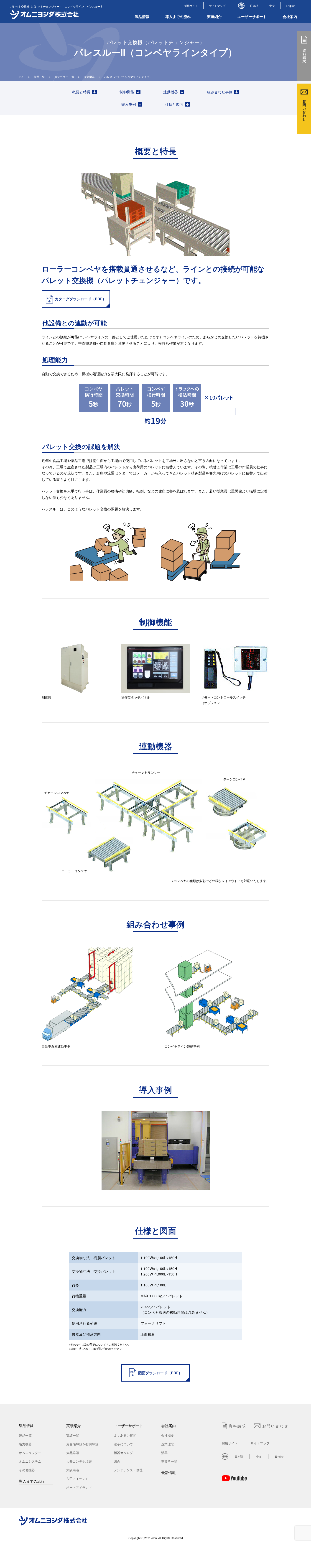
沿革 (164, 1452)
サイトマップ (217, 6)
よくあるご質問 (125, 1435)
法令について (123, 1444)
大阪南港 (72, 1470)
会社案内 (168, 1425)
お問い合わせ (275, 1425)
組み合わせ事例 (219, 91)
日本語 (254, 6)
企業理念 (167, 1444)
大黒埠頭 (72, 1452)
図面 (117, 1461)
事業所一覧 (169, 1461)
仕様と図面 (174, 104)
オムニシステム (30, 1461)
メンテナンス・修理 (128, 1470)
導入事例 (128, 104)
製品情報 (26, 1425)
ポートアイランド (79, 1487)
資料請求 (237, 1425)
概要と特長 (81, 91)
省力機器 (89, 77)
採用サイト (191, 6)
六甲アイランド (77, 1478)
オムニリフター (30, 1452)
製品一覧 (39, 77)
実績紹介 (73, 1425)
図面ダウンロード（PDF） (160, 1372)
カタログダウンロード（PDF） (80, 298)
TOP (21, 77)
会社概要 (167, 1435)
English (290, 6)
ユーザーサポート (128, 1425)
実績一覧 (72, 1435)
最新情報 (168, 1472)
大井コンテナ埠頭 (79, 1461)
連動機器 (170, 91)
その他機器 (27, 1470)
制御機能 (127, 91)
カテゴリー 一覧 (64, 77)
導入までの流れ (178, 16)
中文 (272, 6)
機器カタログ (123, 1452)
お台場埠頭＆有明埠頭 (82, 1444)
